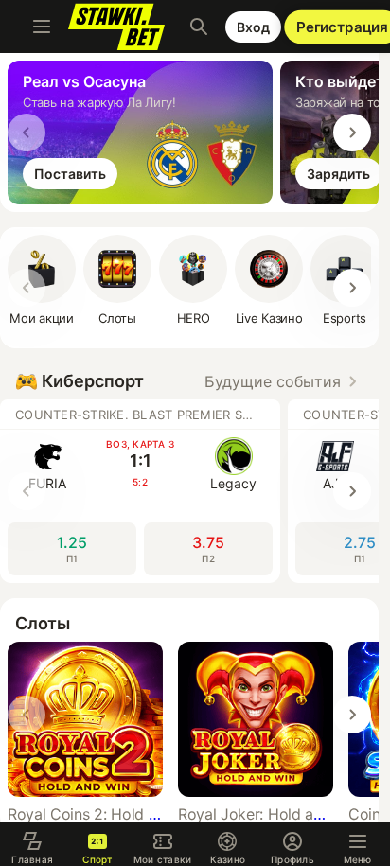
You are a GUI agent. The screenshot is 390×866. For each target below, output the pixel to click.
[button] (193, 280)
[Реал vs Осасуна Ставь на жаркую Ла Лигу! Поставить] (144, 198)
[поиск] (199, 26)
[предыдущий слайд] (26, 132)
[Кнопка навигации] (42, 26)
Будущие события (272, 381)
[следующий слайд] (352, 132)
